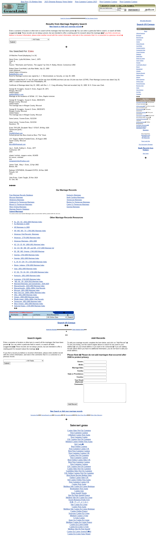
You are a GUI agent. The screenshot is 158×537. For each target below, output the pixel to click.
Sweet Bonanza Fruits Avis (79, 500)
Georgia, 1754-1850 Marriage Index (26, 255)
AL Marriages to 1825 (21, 224)
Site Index (146, 153)
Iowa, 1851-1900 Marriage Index (25, 269)
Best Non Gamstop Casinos (79, 451)
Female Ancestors (141, 126)
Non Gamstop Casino (79, 437)
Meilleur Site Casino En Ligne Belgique (79, 486)
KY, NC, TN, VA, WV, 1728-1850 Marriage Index (31, 272)
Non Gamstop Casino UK (79, 449)
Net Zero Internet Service (91, 18)
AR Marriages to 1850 (22, 227)
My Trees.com (146, 138)
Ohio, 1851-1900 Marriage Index (25, 295)
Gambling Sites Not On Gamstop (79, 471)
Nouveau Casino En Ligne (79, 513)
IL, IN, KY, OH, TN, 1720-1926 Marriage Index (30, 262)
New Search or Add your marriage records (66, 411)
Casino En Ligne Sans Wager (79, 534)
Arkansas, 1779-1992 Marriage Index (27, 238)
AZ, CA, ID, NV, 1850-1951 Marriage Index (29, 244)
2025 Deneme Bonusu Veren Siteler (58, 2)
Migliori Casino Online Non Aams (79, 442)
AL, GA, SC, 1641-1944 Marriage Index (28, 222)
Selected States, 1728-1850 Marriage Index (29, 306)
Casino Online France (79, 511)
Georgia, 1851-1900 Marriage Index (26, 258)
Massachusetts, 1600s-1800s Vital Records (29, 288)
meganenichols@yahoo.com (19, 161)
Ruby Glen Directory (96, 415)
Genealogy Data (141, 128)
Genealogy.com (145, 135)
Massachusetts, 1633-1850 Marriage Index (29, 286)
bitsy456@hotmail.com (17, 144)
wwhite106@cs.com (16, 94)
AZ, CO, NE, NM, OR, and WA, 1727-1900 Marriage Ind (34, 248)
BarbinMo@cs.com (16, 74)
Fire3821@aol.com (16, 133)
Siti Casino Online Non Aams (79, 480)
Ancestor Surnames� (142, 125)
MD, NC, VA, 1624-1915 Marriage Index (29, 281)
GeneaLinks (69, 415)
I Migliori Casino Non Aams (79, 435)
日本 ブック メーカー (79, 502)
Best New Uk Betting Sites (31, 2)
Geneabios (58, 415)
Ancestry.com (145, 136)
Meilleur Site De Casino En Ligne (79, 497)
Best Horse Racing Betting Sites (79, 475)
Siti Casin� (79, 444)
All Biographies (140, 122)
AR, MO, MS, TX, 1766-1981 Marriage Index (30, 231)
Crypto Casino (79, 518)
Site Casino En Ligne (79, 504)
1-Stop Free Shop (82, 415)
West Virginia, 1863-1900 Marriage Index (28, 304)
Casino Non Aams (79, 484)
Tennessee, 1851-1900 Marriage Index (27, 301)
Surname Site (34, 415)
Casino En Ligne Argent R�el (79, 531)
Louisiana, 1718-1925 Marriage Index (27, 279)
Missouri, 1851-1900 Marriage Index (27, 290)
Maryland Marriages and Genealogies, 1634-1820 (31, 284)
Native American (140, 79)
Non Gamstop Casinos (108, 2)
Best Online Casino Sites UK (79, 460)
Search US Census (66, 323)
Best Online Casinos (79, 446)
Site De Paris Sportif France (79, 495)
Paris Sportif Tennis (79, 493)
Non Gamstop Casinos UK (79, 453)
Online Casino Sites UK (79, 477)
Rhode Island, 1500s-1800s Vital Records (29, 299)
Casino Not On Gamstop (79, 455)
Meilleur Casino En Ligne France (79, 522)
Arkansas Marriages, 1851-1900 (25, 241)
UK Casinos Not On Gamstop (79, 439)
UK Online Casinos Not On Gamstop (79, 473)
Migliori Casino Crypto (79, 516)
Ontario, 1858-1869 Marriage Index (26, 297)
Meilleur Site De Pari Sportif (79, 529)
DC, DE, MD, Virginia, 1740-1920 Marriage (29, 251)
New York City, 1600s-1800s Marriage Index (29, 293)
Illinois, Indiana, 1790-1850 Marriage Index (29, 265)
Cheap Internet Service (78, 329)
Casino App (79, 491)
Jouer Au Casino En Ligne (79, 520)
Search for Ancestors (65, 18)
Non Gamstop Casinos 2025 (86, 2)
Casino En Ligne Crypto (79, 527)
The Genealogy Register (146, 144)
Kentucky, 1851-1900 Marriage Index (27, 276)
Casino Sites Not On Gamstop (79, 430)
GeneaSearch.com (46, 415)
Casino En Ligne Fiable (79, 524)
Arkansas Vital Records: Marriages (26, 234)
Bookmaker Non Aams (79, 489)
